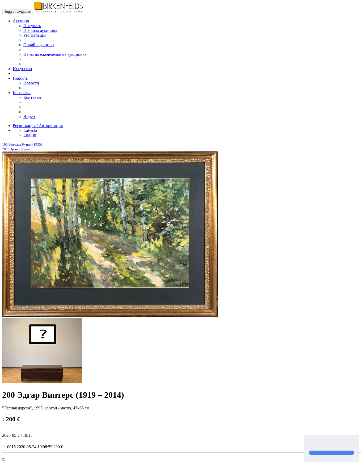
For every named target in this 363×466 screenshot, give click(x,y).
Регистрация (34, 35)
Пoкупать (32, 25)
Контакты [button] (22, 92)
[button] (310, 443)
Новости (31, 83)
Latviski (30, 130)
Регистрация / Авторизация (38, 125)
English (29, 135)
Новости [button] (20, 78)
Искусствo (22, 68)
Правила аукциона (40, 30)
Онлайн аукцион (38, 45)
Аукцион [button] (21, 21)
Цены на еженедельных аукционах (55, 54)
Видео (29, 116)
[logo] (58, 11)
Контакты (32, 97)
